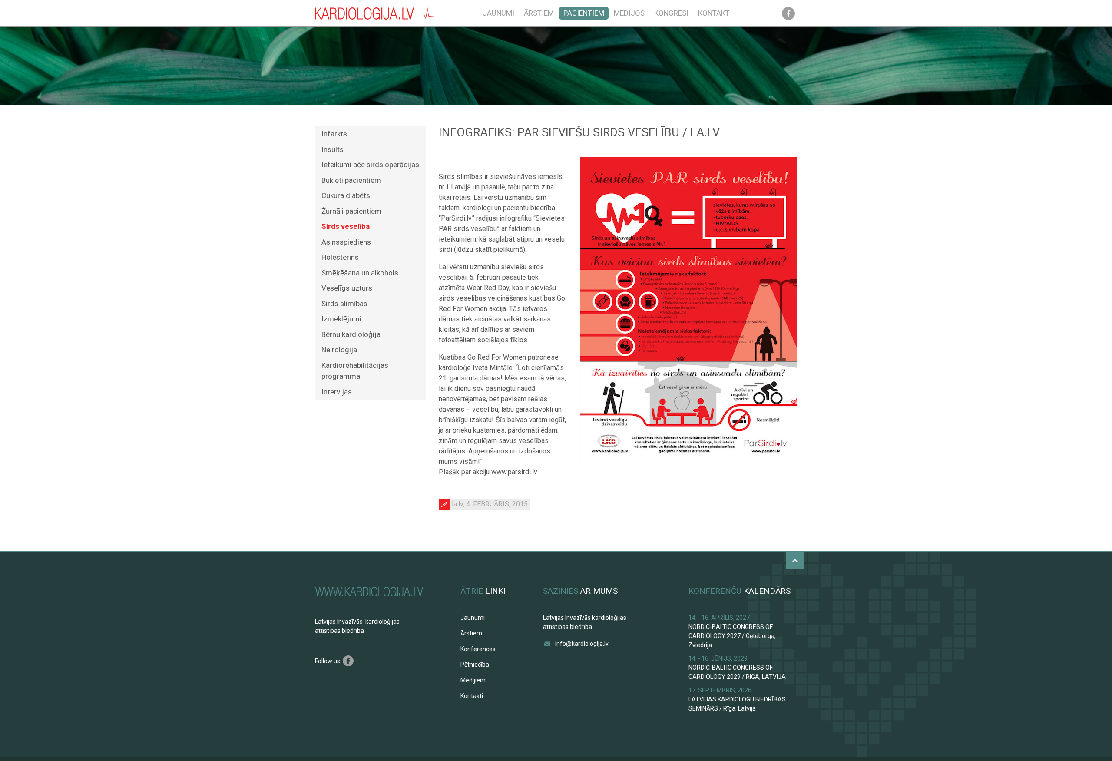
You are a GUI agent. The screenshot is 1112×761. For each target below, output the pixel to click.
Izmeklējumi (341, 318)
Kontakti (715, 13)
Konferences (478, 648)
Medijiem (473, 680)
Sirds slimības (344, 303)
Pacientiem (583, 13)
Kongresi (671, 13)
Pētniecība (474, 664)
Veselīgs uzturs (346, 288)
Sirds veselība (345, 226)
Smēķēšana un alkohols (359, 272)
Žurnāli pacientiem (351, 211)
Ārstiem (539, 13)
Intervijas (336, 391)
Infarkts (334, 133)
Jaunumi (498, 13)
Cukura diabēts (345, 195)
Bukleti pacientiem (351, 180)
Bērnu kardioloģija (351, 334)
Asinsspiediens (346, 242)
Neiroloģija (339, 349)
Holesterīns (340, 257)
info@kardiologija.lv (582, 643)
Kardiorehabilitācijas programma (354, 371)
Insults (332, 149)
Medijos (629, 13)
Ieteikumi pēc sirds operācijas (370, 164)
